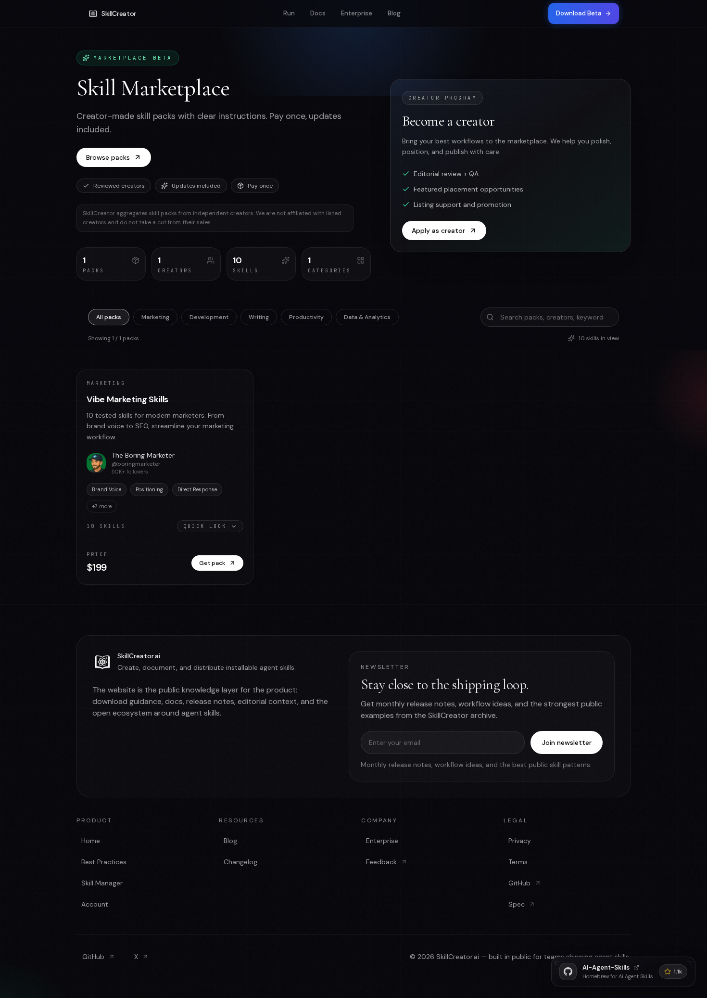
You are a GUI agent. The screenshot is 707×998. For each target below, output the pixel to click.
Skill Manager (102, 883)
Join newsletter (567, 742)
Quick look (205, 526)
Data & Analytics (367, 317)
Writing (259, 317)
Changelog (240, 861)
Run (289, 13)
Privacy (519, 840)
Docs (318, 13)
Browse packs (108, 157)
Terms (518, 861)
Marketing (155, 317)
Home (90, 840)
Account (94, 904)
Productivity (306, 317)
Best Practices (103, 861)
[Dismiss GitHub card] (688, 963)
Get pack (212, 563)
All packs (108, 317)
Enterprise (356, 13)
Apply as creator (438, 230)
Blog (394, 13)
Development (208, 317)
